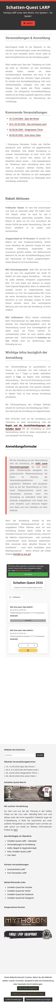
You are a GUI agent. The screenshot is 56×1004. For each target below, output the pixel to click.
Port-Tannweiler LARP (17, 872)
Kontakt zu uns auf (22, 554)
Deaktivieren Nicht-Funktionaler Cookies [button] (28, 994)
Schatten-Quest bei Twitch (19, 890)
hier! (16, 829)
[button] (28, 119)
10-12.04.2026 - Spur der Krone (24, 118)
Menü (29, 23)
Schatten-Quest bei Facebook (20, 894)
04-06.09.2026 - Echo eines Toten (25, 135)
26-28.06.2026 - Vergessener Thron (26, 129)
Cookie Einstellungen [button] (13, 999)
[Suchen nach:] (20, 755)
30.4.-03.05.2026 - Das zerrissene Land (27, 124)
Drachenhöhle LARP (16, 869)
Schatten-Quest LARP (28, 7)
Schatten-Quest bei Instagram (20, 898)
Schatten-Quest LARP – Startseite (21, 841)
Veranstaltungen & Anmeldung (21, 844)
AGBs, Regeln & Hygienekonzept (21, 848)
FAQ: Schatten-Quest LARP (19, 851)
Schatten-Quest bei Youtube (19, 887)
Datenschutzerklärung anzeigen (38, 999)
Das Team (11, 855)
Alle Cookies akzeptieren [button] (28, 988)
